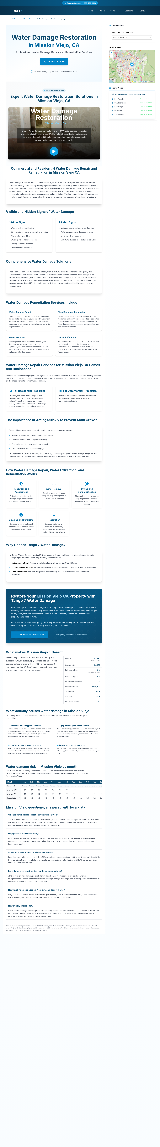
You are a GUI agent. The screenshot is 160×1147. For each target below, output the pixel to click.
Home (90, 11)
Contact (143, 11)
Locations (129, 11)
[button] (132, 64)
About (102, 11)
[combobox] (113, 37)
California (15, 19)
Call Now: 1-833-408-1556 (31, 635)
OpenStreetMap (143, 81)
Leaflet (135, 81)
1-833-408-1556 (55, 61)
